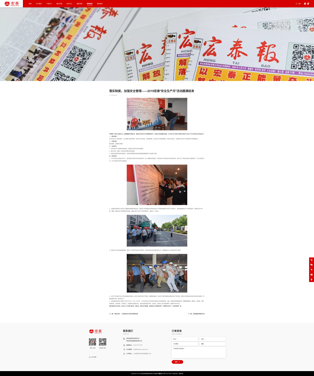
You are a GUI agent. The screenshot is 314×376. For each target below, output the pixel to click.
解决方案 (59, 4)
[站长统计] (160, 373)
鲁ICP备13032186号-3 (167, 373)
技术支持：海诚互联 (178, 373)
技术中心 (69, 4)
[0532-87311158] (311, 259)
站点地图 (93, 357)
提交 (176, 362)
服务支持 (79, 4)
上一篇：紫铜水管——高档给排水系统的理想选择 (123, 314)
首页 (30, 4)
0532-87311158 (137, 345)
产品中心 (49, 4)
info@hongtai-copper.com (140, 349)
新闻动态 (89, 4)
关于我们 (39, 4)
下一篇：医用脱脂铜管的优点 (196, 314)
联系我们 (100, 4)
